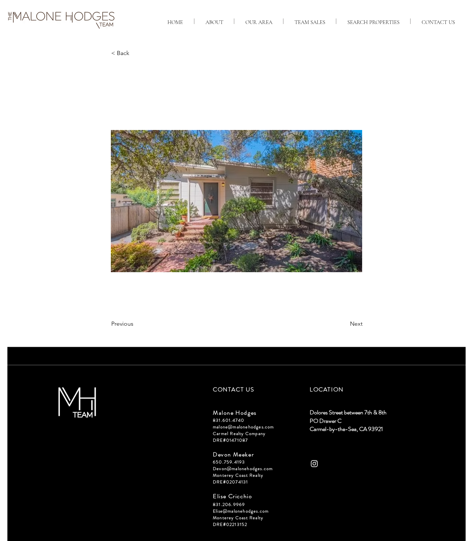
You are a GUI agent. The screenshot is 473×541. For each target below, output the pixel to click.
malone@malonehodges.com (243, 427)
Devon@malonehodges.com (243, 468)
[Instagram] (314, 463)
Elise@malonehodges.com (241, 511)
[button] (135, 53)
